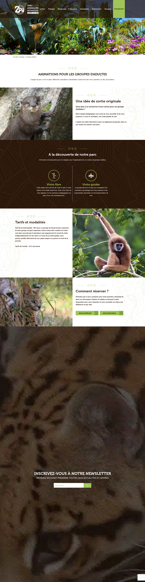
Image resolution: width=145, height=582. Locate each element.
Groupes (108, 9)
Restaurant (62, 9)
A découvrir (72, 9)
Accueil (15, 57)
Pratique (51, 9)
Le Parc (42, 9)
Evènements (96, 9)
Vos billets (119, 9)
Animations (84, 9)
